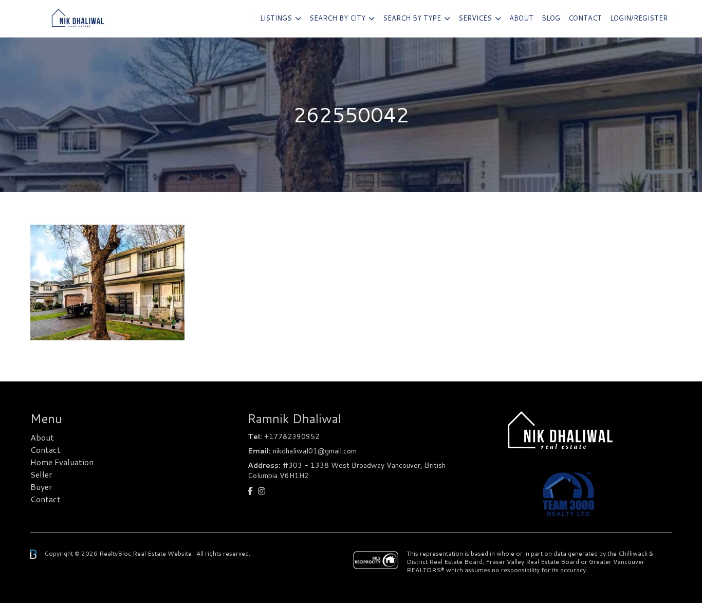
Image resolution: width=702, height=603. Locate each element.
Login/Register (639, 18)
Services (475, 18)
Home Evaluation (62, 462)
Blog (551, 18)
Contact (585, 18)
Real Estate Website (163, 553)
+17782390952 (292, 436)
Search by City (337, 18)
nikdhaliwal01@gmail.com (315, 451)
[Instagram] (261, 491)
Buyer (41, 486)
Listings (276, 18)
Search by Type (412, 18)
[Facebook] (250, 491)
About (521, 18)
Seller (41, 474)
